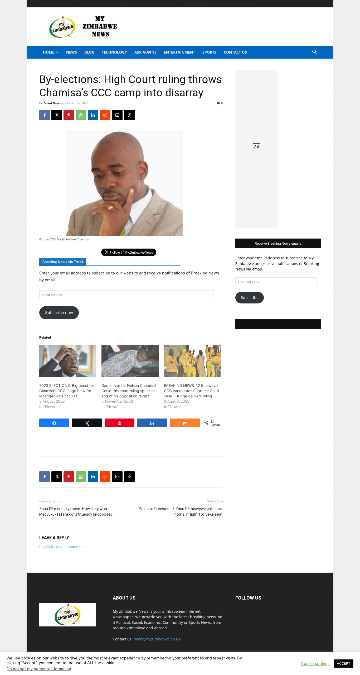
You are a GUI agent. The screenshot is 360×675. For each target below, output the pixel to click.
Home (48, 52)
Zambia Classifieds (224, 4)
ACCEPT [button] (343, 663)
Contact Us (249, 4)
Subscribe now (59, 312)
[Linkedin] (93, 115)
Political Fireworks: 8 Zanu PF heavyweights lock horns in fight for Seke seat (181, 511)
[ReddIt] (105, 115)
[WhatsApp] (81, 115)
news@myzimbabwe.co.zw (157, 638)
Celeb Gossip (141, 4)
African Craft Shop (115, 4)
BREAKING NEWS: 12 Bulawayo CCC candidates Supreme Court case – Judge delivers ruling (191, 390)
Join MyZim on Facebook (278, 324)
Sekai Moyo (52, 103)
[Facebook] (44, 115)
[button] (314, 52)
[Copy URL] (129, 115)
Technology (114, 52)
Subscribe (250, 297)
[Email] (117, 115)
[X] (56, 115)
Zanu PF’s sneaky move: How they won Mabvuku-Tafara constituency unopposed (76, 511)
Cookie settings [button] (315, 663)
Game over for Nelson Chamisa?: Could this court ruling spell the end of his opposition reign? (129, 390)
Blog (89, 52)
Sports (209, 52)
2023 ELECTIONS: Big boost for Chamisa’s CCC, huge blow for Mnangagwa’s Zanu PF (66, 390)
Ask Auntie (145, 52)
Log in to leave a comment (62, 546)
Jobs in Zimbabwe (195, 4)
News (71, 52)
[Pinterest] (69, 115)
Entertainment (179, 52)
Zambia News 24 (166, 4)
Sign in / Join (90, 4)
